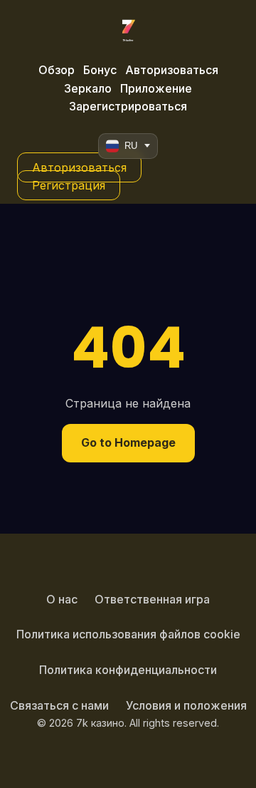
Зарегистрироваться (128, 106)
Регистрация (68, 185)
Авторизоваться (171, 70)
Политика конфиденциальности (128, 670)
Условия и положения (186, 705)
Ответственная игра (152, 599)
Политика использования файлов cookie (128, 634)
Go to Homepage (128, 442)
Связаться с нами (59, 705)
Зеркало (88, 88)
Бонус (100, 70)
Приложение (156, 88)
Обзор (56, 70)
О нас (62, 599)
